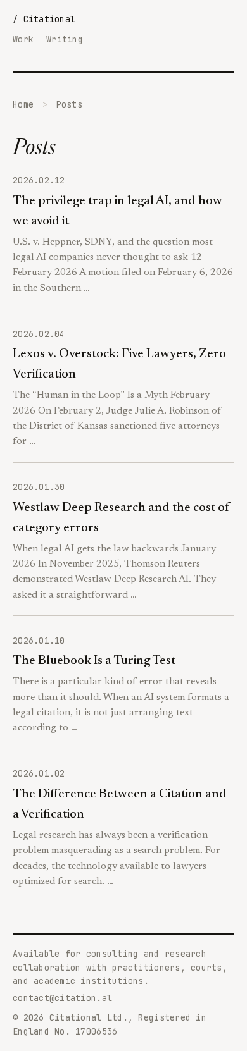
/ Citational (44, 19)
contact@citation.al (62, 998)
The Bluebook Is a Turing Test (94, 661)
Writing (64, 39)
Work (23, 39)
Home (23, 104)
